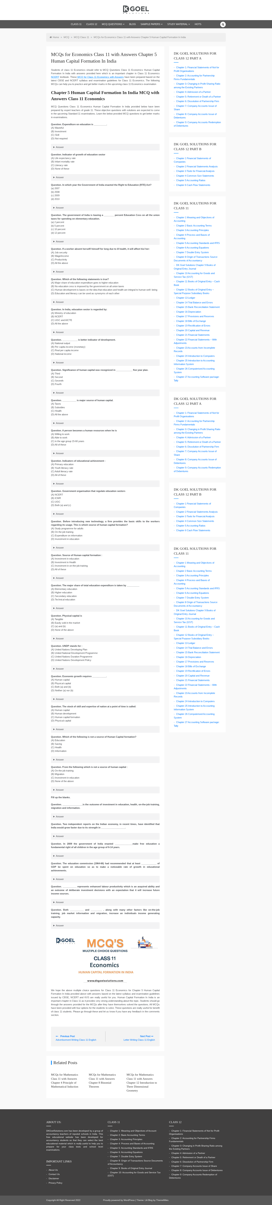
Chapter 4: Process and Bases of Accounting (132, 1143)
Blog (132, 24)
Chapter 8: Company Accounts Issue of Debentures (197, 1170)
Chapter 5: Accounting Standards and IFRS (131, 1148)
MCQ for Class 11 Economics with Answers (100, 77)
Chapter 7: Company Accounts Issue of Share (194, 1166)
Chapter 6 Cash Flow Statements (193, 185)
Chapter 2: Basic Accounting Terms (127, 1135)
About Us (53, 1170)
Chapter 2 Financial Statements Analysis (197, 166)
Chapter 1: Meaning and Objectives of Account (133, 1131)
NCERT (55, 77)
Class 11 (76, 24)
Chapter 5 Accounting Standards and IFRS (198, 243)
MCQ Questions (112, 24)
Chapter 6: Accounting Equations (126, 1152)
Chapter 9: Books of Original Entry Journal (131, 1168)
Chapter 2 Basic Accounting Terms (194, 225)
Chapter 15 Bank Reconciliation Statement (198, 307)
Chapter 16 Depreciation (188, 311)
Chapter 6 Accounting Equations (192, 247)
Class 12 (91, 24)
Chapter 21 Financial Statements (193, 335)
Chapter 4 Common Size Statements (195, 175)
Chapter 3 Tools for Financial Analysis (195, 171)
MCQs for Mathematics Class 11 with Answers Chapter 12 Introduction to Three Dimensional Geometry (142, 1082)
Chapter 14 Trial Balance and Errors (194, 302)
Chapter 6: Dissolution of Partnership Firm (197, 101)
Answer (60, 147)
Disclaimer (54, 1178)
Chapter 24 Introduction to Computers (195, 356)
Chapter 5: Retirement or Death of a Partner (198, 96)
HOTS (198, 24)
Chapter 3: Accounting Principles (126, 1139)
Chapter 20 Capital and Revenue (193, 330)
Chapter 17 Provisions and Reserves (195, 316)
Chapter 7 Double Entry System (192, 252)
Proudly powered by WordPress (119, 1200)
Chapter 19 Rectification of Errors (193, 325)
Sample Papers (150, 24)
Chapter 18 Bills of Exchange (191, 321)
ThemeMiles (162, 1200)
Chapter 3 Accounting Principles (192, 230)
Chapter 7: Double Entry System (126, 1156)
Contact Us (54, 1174)
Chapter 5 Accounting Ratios (190, 180)
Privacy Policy (55, 1183)
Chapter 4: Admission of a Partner (193, 92)
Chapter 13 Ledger (185, 297)
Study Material (177, 24)
